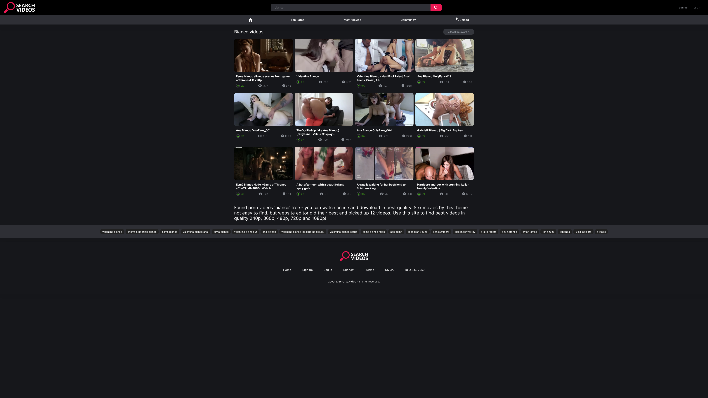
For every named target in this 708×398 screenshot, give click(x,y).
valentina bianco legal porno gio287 (302, 231)
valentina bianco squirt (343, 231)
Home (250, 20)
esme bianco (169, 231)
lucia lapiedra (583, 231)
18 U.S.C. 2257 (415, 270)
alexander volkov (465, 231)
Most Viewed (352, 20)
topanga (565, 231)
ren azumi (548, 231)
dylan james (530, 231)
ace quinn (396, 231)
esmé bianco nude (374, 231)
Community (408, 20)
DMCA (389, 270)
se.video (351, 281)
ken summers (441, 231)
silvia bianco (221, 231)
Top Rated (297, 20)
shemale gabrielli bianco (142, 231)
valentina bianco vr (245, 231)
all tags (601, 231)
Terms (369, 270)
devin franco (509, 231)
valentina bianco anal (195, 231)
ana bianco (269, 231)
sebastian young (418, 231)
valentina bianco (112, 231)
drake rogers (488, 231)
